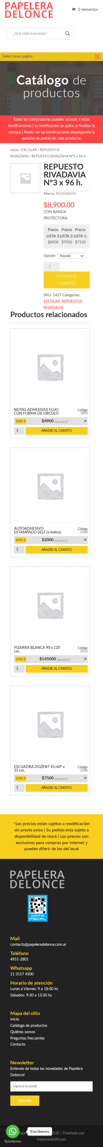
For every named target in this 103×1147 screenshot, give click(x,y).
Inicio (14, 150)
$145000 (62, 659)
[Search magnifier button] (67, 33)
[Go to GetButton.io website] (12, 1141)
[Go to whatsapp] (12, 1131)
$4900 (64, 421)
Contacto (17, 1044)
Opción (49, 256)
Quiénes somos (22, 1032)
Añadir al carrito (66, 279)
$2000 (64, 539)
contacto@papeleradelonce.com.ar (38, 945)
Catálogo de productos (28, 1026)
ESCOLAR (29, 150)
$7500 (64, 778)
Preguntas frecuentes (27, 1038)
